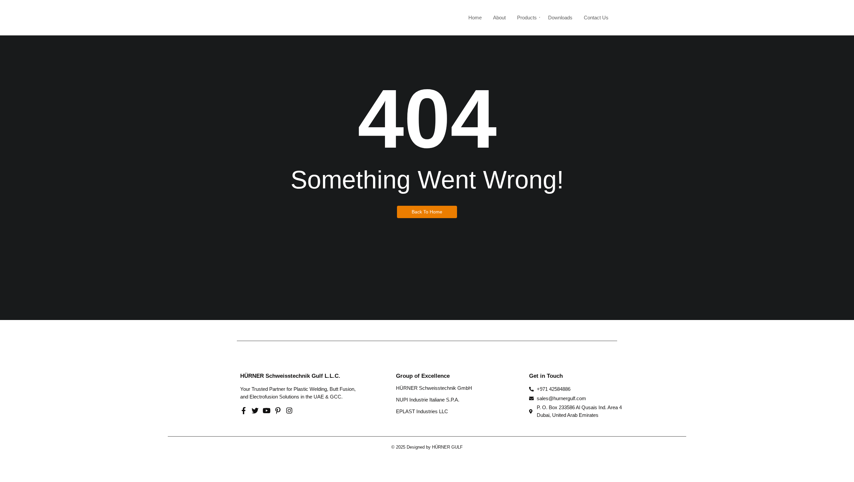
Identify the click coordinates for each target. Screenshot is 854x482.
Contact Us (596, 17)
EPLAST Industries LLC (422, 411)
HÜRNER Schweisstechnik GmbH (434, 388)
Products (527, 17)
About (499, 17)
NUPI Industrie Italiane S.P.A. (427, 400)
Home (475, 17)
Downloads (560, 17)
